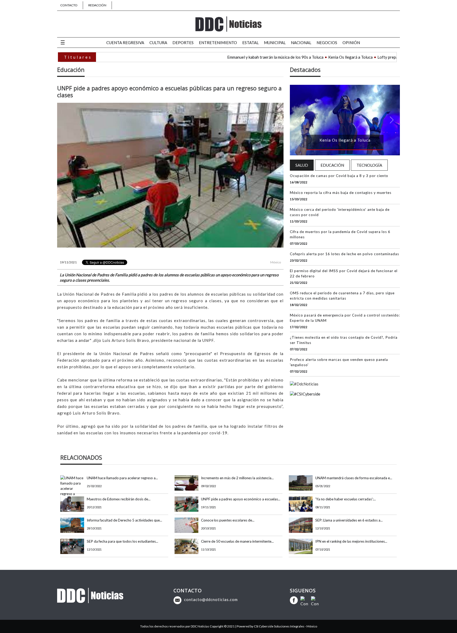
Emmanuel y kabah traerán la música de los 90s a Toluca (246, 57)
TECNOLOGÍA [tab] (369, 165)
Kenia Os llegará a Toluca (322, 57)
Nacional (301, 42)
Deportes (183, 42)
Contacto (68, 5)
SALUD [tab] (301, 165)
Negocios (327, 42)
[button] (298, 120)
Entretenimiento (218, 42)
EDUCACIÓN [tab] (332, 165)
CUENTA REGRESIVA (125, 42)
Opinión (351, 42)
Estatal (250, 42)
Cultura (158, 42)
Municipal (275, 42)
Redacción (97, 5)
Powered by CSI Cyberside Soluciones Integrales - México (277, 626)
